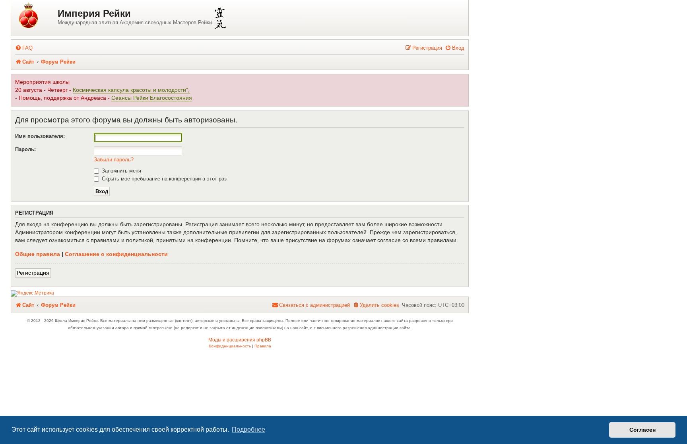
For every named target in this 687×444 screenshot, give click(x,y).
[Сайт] (35, 16)
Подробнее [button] (248, 429)
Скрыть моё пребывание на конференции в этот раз (163, 179)
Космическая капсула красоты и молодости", (131, 90)
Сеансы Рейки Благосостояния (151, 98)
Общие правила (37, 254)
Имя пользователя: (40, 136)
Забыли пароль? (114, 160)
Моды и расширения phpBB (239, 340)
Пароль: (25, 149)
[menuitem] (24, 48)
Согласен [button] (642, 430)
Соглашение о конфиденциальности (116, 254)
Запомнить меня (120, 171)
